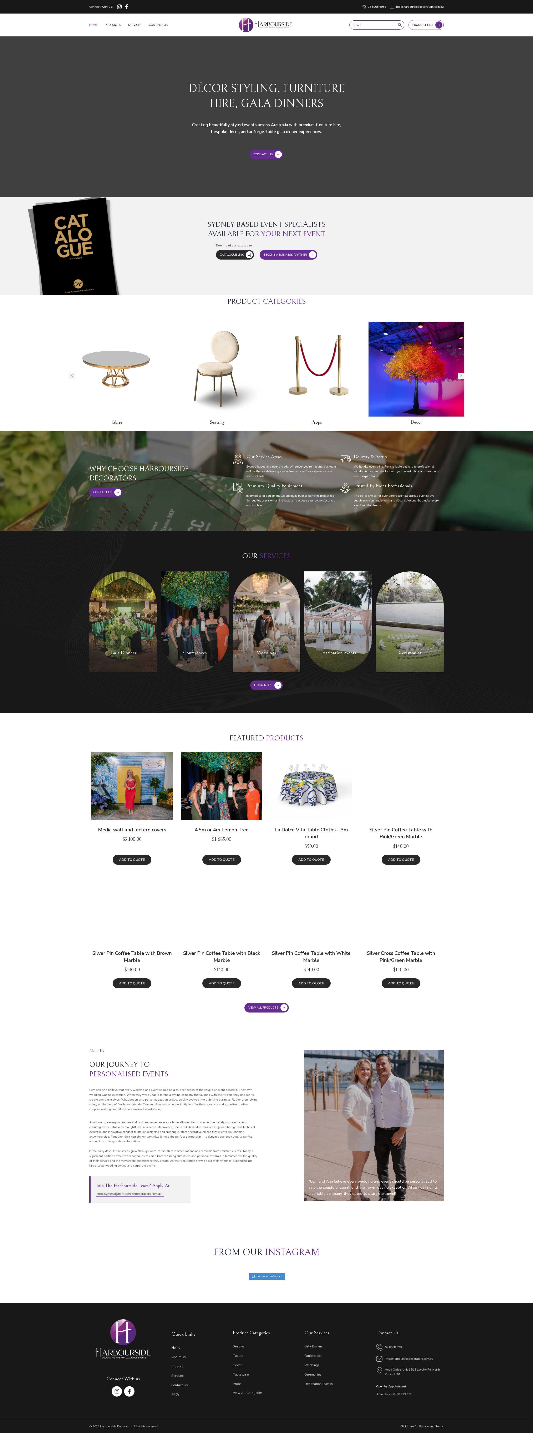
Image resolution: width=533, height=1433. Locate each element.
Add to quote (132, 859)
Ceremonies (312, 1374)
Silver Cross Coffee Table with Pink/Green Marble (401, 957)
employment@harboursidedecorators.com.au (129, 1194)
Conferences (313, 1356)
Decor (416, 422)
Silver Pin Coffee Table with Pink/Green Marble (400, 833)
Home (93, 25)
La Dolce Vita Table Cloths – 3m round (311, 833)
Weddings (311, 1365)
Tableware (241, 1374)
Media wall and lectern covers (132, 829)
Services (135, 25)
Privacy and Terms (431, 1426)
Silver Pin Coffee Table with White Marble (311, 957)
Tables (116, 422)
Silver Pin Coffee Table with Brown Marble (132, 957)
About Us (178, 1357)
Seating (216, 422)
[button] (72, 376)
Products (113, 25)
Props (316, 422)
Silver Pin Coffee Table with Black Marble (221, 957)
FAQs (175, 1394)
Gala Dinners (313, 1346)
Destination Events (318, 1384)
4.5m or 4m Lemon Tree (222, 829)
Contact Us (158, 25)
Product (177, 1366)
